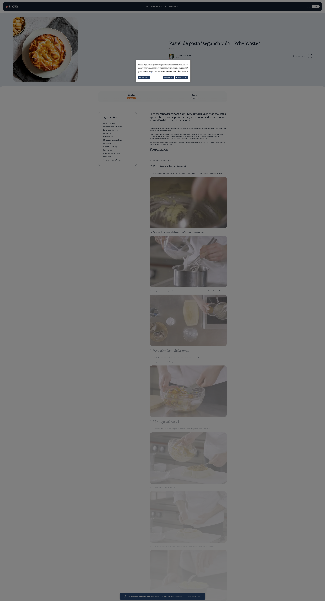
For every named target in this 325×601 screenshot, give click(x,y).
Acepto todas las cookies (181, 77)
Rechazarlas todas (168, 77)
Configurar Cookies (143, 77)
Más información (152, 72)
